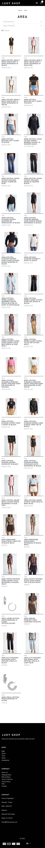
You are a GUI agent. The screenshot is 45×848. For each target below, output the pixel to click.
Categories (8, 22)
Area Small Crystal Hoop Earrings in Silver (10, 698)
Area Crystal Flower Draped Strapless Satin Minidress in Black (32, 463)
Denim (4, 758)
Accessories (5, 760)
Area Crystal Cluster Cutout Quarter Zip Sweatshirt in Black (11, 220)
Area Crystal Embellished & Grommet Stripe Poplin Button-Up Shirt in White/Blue (10, 301)
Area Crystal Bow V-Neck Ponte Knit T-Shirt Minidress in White (11, 102)
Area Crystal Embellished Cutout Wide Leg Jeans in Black (33, 300)
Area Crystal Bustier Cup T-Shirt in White (10, 140)
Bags (3, 751)
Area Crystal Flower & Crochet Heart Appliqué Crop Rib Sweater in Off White (33, 383)
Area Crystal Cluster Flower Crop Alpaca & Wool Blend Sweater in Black (10, 260)
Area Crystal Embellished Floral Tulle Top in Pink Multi (33, 341)
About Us (5, 772)
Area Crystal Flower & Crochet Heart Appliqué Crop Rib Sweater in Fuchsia (11, 383)
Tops (3, 755)
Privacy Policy (6, 781)
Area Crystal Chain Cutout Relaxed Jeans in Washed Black (33, 180)
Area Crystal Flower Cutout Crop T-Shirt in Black (11, 423)
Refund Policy (6, 777)
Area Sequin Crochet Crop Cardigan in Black (32, 620)
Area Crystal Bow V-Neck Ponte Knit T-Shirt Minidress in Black (11, 62)
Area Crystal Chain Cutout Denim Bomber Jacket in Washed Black (33, 141)
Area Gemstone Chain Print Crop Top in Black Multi (11, 541)
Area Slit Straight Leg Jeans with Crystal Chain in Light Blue (32, 660)
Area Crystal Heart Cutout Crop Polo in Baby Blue (33, 501)
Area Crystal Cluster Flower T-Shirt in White (32, 258)
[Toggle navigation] (37, 3)
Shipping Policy (6, 775)
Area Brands (9, 26)
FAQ (3, 784)
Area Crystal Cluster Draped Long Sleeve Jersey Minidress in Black (33, 220)
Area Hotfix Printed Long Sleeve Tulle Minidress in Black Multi (11, 581)
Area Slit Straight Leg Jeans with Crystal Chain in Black (10, 660)
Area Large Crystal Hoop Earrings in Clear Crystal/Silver (10, 620)
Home (20, 10)
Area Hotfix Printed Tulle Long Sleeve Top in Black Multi (33, 580)
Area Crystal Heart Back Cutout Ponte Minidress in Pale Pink (11, 502)
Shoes (3, 753)
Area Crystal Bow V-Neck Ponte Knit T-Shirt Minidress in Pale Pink (33, 62)
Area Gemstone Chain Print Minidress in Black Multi (32, 542)
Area (25, 10)
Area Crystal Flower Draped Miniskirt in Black (10, 462)
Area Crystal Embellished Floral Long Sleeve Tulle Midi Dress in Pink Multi (11, 342)
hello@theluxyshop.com (9, 822)
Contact (4, 786)
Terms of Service (7, 779)
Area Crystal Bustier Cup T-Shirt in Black (33, 101)
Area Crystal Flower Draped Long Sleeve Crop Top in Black (33, 423)
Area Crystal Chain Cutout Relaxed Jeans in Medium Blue (10, 180)
